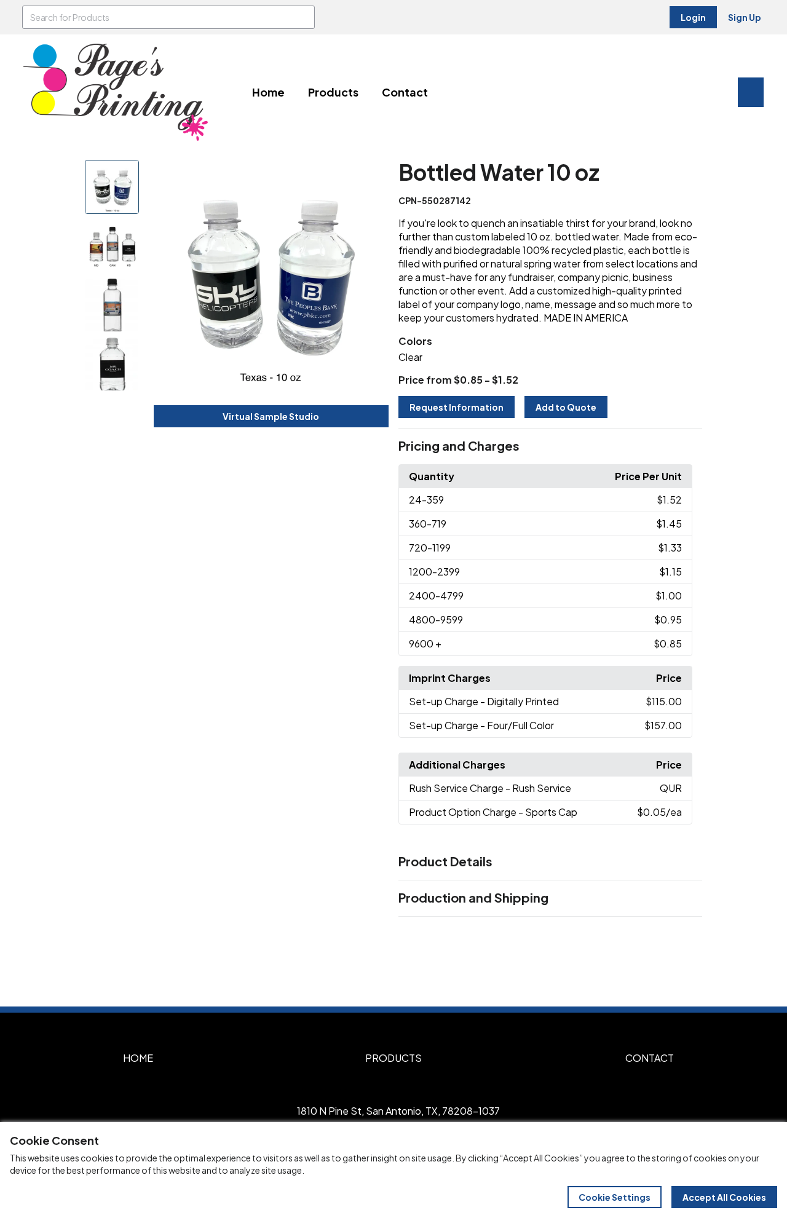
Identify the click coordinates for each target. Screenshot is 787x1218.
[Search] (303, 17)
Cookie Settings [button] (615, 1197)
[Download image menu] (373, 176)
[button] (550, 446)
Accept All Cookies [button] (724, 1197)
